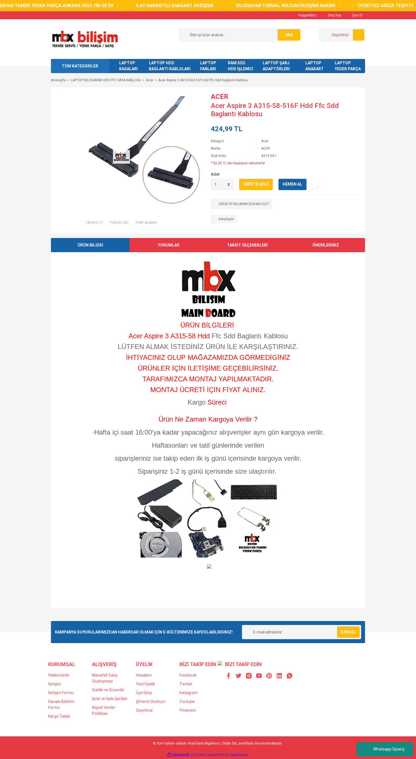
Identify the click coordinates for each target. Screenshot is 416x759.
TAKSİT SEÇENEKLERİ (247, 245)
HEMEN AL (292, 184)
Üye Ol (356, 15)
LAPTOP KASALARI (128, 66)
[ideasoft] (178, 755)
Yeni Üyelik (145, 684)
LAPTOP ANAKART (314, 66)
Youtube (187, 701)
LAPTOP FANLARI (208, 66)
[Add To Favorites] (317, 184)
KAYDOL (348, 632)
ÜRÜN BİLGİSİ (90, 245)
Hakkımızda (58, 675)
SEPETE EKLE (256, 184)
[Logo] (84, 39)
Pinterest (187, 710)
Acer (265, 141)
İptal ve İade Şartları (109, 698)
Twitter (185, 684)
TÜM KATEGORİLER (80, 66)
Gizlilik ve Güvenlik (108, 690)
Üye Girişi (144, 692)
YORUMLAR (168, 245)
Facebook (188, 675)
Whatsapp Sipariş (388, 749)
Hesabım (144, 675)
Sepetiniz (144, 710)
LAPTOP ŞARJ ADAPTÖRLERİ (276, 66)
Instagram (188, 692)
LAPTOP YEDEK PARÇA (348, 66)
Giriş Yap (334, 15)
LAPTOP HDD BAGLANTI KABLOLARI (169, 66)
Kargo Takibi (59, 716)
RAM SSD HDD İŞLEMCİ (240, 66)
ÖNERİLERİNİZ (325, 245)
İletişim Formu (61, 692)
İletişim (54, 684)
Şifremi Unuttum (151, 701)
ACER (219, 97)
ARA (289, 35)
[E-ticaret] (207, 754)
